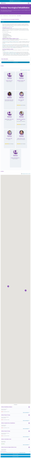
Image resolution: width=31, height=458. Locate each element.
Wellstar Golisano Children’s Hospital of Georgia (12, 53)
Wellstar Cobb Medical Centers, (14, 41)
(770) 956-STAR (15, 62)
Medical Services (5, 15)
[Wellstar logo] (3, 3)
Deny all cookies (15, 454)
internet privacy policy (22, 452)
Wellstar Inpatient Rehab (12, 15)
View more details (26, 412)
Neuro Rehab (19, 15)
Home (1, 15)
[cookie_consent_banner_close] (29, 451)
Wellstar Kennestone (5, 41)
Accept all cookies (15, 456)
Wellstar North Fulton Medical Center (7, 44)
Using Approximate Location (26, 173)
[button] (15, 410)
